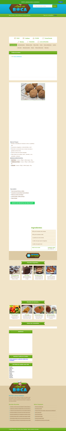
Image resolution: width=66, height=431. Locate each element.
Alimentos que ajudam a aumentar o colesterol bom (51, 314)
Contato (37, 38)
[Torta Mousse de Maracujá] (39, 270)
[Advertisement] (33, 28)
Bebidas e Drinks (29, 44)
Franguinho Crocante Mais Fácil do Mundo (20, 192)
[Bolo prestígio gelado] (15, 270)
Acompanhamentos (21, 44)
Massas (32, 47)
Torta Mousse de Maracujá (39, 275)
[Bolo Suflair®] (27, 270)
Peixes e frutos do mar (39, 47)
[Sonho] (51, 270)
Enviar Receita (48, 38)
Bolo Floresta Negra (38, 414)
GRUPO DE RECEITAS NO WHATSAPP (22, 203)
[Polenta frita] (27, 309)
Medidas (22, 41)
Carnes (41, 44)
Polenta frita (27, 314)
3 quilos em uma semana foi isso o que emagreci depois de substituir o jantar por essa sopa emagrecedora (21, 410)
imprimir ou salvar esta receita (33, 255)
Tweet (55, 15)
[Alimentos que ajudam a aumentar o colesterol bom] (51, 309)
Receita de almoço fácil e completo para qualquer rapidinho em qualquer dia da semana (21, 416)
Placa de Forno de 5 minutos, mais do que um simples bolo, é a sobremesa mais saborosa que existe (46, 410)
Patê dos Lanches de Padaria (17, 194)
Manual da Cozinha (26, 47)
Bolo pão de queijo (38, 408)
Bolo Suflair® (27, 275)
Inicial (18, 38)
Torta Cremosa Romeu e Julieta (17, 191)
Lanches (54, 44)
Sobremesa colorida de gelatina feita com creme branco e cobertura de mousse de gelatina (21, 408)
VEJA (60, 2)
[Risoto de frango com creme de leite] (39, 309)
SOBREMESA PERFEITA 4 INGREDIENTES (32, 2)
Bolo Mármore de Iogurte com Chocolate (42, 420)
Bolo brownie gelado (39, 416)
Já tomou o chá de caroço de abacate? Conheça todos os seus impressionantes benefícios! (21, 406)
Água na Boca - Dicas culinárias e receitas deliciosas (20, 7)
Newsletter (31, 41)
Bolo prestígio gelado (15, 275)
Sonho (51, 275)
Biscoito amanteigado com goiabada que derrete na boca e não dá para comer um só (21, 414)
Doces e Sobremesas (47, 44)
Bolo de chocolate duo (39, 406)
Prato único (47, 47)
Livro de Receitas (44, 41)
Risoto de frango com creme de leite (39, 314)
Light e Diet (19, 47)
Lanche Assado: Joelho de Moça (17, 196)
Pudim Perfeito (14, 198)
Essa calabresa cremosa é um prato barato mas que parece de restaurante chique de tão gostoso (21, 420)
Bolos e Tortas (36, 44)
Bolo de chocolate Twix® (39, 418)
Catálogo (27, 38)
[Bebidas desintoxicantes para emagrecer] (15, 309)
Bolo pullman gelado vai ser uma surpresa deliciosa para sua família (21, 418)
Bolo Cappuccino (38, 412)
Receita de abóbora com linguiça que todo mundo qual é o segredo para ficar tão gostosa (21, 412)
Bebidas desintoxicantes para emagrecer (15, 314)
